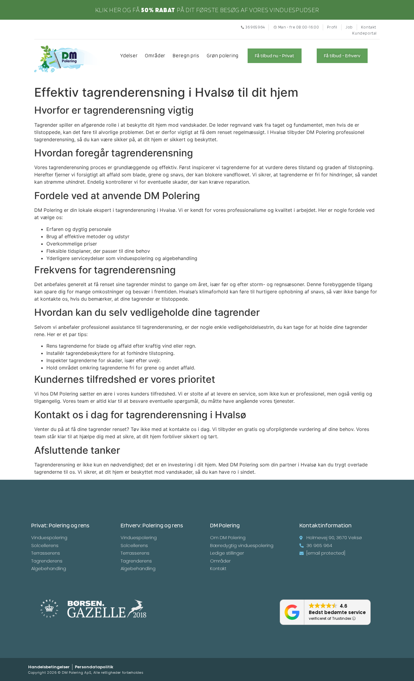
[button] (275, 55)
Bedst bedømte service (337, 612)
